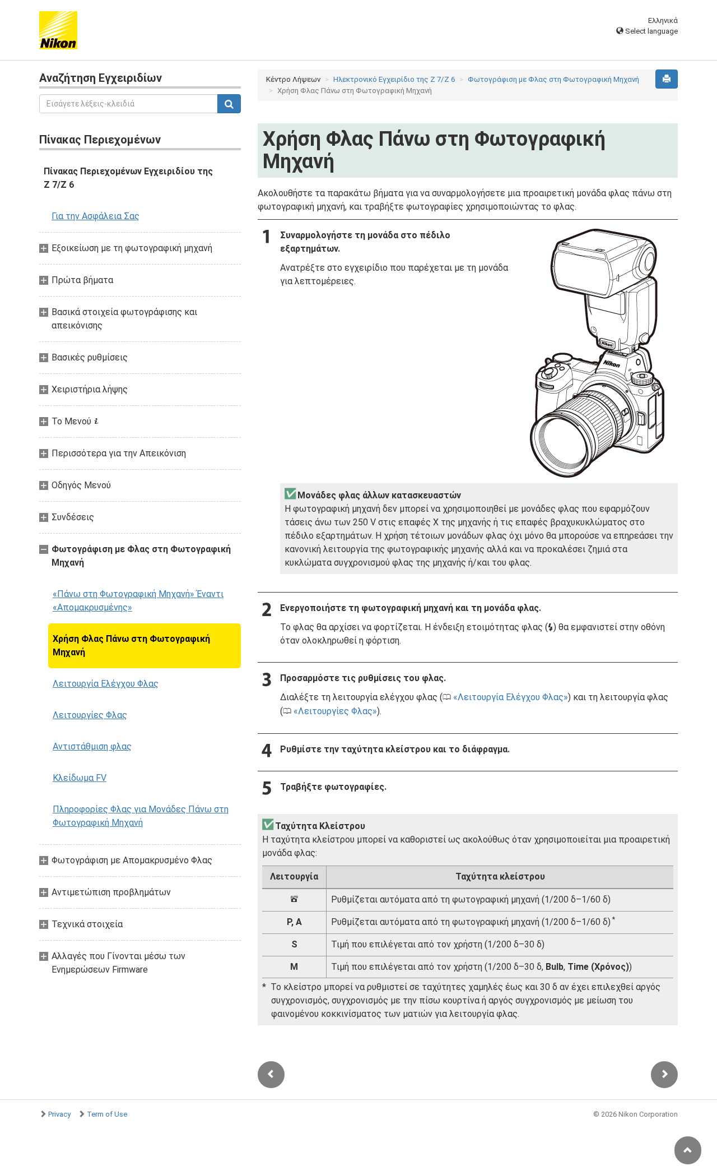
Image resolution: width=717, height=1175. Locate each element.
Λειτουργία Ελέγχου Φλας (106, 683)
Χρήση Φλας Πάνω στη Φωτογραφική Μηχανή (131, 645)
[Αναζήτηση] (229, 103)
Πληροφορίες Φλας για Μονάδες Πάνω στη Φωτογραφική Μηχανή (141, 816)
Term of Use (107, 1114)
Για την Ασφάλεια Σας (95, 216)
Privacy (59, 1114)
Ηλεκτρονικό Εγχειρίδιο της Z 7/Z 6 (394, 79)
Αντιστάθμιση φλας (92, 746)
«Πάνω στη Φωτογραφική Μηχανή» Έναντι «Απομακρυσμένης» (138, 601)
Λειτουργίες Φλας (90, 715)
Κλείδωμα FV (79, 777)
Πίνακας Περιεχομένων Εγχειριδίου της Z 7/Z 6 (128, 178)
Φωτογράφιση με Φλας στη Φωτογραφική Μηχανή (553, 79)
